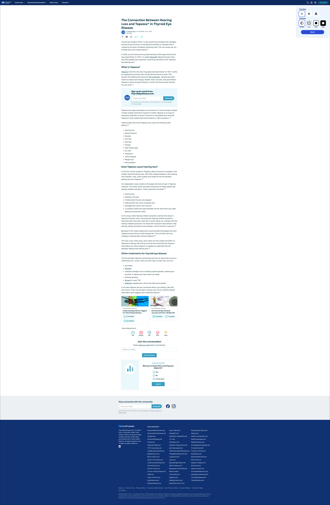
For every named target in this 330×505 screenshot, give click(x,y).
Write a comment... (130, 349)
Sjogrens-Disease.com (198, 463)
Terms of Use (137, 104)
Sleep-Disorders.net (197, 468)
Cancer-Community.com (155, 460)
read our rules (144, 345)
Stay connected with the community (136, 402)
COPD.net (150, 474)
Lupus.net (172, 460)
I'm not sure (160, 379)
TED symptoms (154, 77)
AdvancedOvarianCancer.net (156, 433)
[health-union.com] (126, 426)
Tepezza (124, 72)
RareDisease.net (196, 454)
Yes (157, 372)
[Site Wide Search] (308, 2)
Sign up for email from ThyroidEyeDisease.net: (142, 92)
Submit (158, 384)
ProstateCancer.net (197, 448)
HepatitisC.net (173, 433)
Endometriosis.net (153, 480)
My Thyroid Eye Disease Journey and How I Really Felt (163, 312)
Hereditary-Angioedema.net (178, 436)
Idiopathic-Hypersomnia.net (178, 445)
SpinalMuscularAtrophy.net (199, 474)
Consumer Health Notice (155, 488)
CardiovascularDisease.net (156, 463)
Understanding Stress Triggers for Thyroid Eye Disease (135, 312)
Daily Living (54, 2)
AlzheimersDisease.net (154, 439)
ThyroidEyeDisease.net (198, 477)
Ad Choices (122, 490)
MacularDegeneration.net (177, 463)
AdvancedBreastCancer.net (156, 430)
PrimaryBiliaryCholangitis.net (200, 445)
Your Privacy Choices (171, 488)
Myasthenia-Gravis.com (177, 483)
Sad (148, 333)
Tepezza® (153, 57)
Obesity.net (194, 433)
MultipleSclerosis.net (176, 480)
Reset (312, 32)
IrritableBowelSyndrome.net (178, 454)
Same (164, 333)
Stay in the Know (284, 484)
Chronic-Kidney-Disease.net (156, 471)
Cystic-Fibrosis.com (153, 477)
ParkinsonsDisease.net (198, 439)
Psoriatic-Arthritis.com (198, 451)
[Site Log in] (315, 2)
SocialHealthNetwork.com (199, 471)
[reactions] (142, 37)
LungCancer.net (174, 457)
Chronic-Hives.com (153, 468)
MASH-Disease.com (175, 465)
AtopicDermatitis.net (154, 445)
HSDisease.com (174, 442)
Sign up (320, 492)
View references (128, 328)
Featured (65, 2)
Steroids (128, 269)
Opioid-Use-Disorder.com (199, 436)
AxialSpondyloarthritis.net (155, 451)
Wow (156, 333)
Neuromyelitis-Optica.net (199, 430)
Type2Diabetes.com (197, 480)
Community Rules (197, 488)
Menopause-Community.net (178, 468)
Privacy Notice (313, 496)
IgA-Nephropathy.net (176, 448)
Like (131, 333)
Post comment (149, 355)
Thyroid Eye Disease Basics (36, 2)
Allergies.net (151, 436)
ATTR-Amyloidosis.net (154, 448)
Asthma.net (151, 442)
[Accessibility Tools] (311, 2)
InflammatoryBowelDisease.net (179, 451)
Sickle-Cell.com (196, 460)
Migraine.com (173, 477)
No (157, 375)
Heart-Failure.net (174, 430)
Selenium (128, 283)
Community (19, 2)
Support (141, 333)
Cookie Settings (185, 488)
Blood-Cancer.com (153, 457)
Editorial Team (132, 31)
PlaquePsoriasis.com (197, 442)
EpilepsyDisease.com (154, 483)
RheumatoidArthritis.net (199, 457)
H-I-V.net (172, 439)
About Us (122, 488)
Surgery (128, 280)
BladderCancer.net (153, 454)
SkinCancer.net (196, 465)
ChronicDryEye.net (153, 465)
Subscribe (168, 98)
